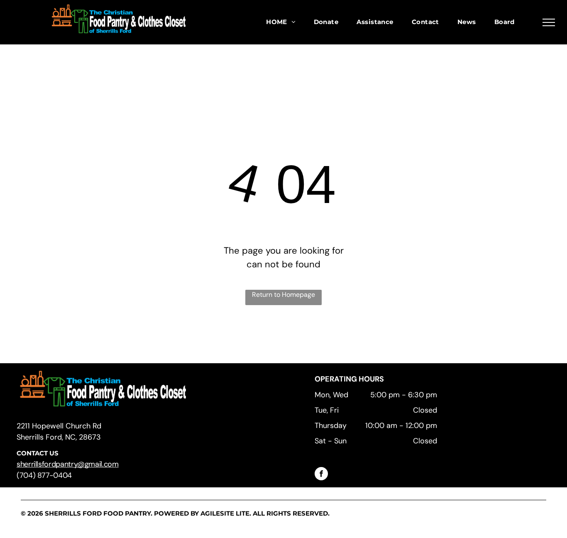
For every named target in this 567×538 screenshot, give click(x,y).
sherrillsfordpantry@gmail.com (68, 464)
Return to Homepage (283, 294)
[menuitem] (280, 22)
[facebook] (321, 474)
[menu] (549, 22)
